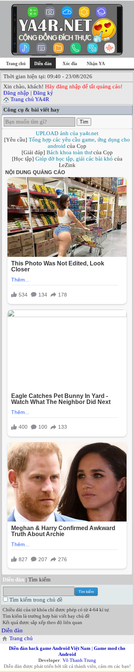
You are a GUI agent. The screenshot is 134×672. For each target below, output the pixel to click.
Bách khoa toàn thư (69, 152)
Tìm (84, 122)
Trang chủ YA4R (29, 99)
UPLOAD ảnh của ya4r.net (67, 133)
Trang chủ (16, 63)
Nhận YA (96, 63)
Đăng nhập (16, 93)
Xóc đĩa (70, 63)
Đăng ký (43, 93)
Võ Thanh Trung (79, 660)
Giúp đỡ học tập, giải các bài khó (74, 159)
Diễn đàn (12, 630)
